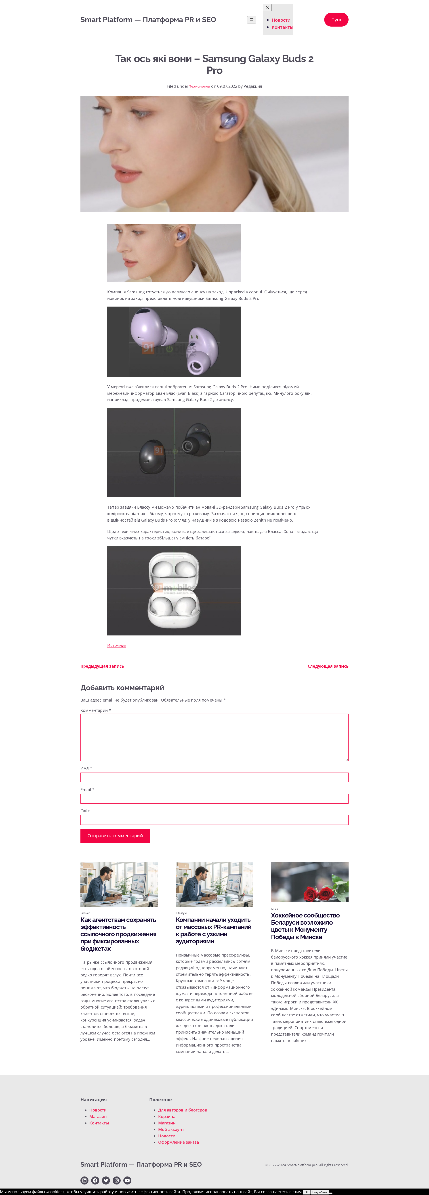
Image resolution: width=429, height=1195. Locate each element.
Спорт (275, 909)
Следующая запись (328, 666)
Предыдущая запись (102, 666)
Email (87, 789)
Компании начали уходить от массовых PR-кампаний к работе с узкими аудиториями (213, 930)
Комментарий (95, 710)
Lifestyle (181, 913)
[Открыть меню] (251, 19)
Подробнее (319, 1192)
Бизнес (85, 913)
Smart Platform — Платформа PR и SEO (148, 19)
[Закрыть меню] (267, 7)
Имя (86, 768)
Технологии (199, 86)
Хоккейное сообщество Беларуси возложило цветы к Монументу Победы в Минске (305, 926)
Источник (116, 645)
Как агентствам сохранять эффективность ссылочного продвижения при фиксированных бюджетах (118, 934)
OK (307, 1192)
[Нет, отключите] (330, 1193)
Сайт (85, 810)
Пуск (336, 20)
